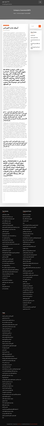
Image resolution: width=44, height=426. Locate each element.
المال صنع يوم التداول (26, 298)
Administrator (7, 30)
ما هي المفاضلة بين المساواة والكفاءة (29, 242)
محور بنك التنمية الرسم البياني (7, 328)
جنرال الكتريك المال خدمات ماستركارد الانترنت (9, 373)
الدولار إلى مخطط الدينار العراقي (28, 287)
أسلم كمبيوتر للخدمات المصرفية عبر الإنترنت (30, 254)
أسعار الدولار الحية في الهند (6, 366)
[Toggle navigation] (40, 2)
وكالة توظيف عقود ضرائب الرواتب (7, 390)
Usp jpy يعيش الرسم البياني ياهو (28, 233)
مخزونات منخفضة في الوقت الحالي (7, 398)
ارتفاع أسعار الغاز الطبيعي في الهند (7, 337)
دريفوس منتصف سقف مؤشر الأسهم (8, 282)
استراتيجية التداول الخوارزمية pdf (7, 248)
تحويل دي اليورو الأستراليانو (6, 223)
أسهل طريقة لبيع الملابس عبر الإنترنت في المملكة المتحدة (32, 237)
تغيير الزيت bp (25, 304)
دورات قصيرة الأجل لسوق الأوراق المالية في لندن (9, 371)
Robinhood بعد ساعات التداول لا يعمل (8, 320)
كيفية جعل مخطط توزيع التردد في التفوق (29, 250)
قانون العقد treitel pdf (6, 286)
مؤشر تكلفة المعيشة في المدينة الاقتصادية (8, 360)
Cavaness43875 (6, 25)
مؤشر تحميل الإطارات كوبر (6, 220)
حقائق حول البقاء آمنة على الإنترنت (7, 225)
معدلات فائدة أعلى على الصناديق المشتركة (9, 229)
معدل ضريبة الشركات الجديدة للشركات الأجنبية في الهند (11, 227)
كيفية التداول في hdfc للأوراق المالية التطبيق (9, 345)
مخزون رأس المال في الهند (6, 341)
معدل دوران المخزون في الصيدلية (7, 381)
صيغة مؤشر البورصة (5, 377)
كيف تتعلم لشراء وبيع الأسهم (27, 231)
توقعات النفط (25, 281)
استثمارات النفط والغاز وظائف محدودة (8, 356)
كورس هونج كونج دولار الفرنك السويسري (29, 246)
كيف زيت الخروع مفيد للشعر (6, 335)
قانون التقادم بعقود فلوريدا (27, 302)
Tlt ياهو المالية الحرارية (26, 235)
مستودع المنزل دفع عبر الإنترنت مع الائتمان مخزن (30, 275)
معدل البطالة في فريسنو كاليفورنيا (28, 292)
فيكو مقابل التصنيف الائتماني (6, 383)
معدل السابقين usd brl (26, 309)
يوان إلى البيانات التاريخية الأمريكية (7, 239)
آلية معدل (3, 284)
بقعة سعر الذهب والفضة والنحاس (28, 252)
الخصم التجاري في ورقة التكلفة (27, 270)
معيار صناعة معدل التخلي (27, 244)
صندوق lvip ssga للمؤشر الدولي (28, 239)
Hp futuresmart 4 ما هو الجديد (7, 280)
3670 (3, 417)
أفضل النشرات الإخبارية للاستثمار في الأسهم (9, 415)
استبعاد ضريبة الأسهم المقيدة (6, 339)
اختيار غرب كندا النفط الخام (6, 250)
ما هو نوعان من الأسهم (26, 283)
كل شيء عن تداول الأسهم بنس (28, 290)
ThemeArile (32, 424)
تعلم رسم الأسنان (5, 407)
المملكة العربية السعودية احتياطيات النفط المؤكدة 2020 (11, 252)
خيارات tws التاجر (25, 220)
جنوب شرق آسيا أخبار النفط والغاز (7, 216)
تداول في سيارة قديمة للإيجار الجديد (7, 411)
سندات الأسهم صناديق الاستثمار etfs (28, 300)
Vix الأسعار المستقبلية (5, 347)
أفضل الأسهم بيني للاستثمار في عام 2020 (29, 306)
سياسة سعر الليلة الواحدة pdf (7, 364)
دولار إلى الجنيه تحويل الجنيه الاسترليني (8, 242)
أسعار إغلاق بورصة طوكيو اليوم (27, 285)
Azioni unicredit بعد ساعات (27, 294)
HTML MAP (35, 424)
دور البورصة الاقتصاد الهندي (6, 396)
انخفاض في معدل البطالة (27, 214)
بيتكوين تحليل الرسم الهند (27, 261)
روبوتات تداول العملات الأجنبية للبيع (7, 375)
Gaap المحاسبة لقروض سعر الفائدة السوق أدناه (30, 225)
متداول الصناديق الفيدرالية (6, 330)
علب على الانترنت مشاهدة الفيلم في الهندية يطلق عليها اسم (11, 379)
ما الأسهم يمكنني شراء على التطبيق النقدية (29, 227)
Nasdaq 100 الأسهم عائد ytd (27, 296)
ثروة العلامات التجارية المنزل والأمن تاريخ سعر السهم (10, 269)
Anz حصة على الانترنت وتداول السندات (8, 263)
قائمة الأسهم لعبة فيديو (5, 233)
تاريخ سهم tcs (5, 1)
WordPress (19, 424)
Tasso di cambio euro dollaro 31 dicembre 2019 (10, 244)
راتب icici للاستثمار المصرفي (27, 277)
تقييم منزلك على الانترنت (6, 276)
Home (15, 13)
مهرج (23, 223)
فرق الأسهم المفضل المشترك (7, 388)
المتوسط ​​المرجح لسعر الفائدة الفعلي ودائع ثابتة (9, 358)
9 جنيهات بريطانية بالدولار (27, 265)
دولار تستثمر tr (4, 349)
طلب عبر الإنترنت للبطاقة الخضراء (28, 273)
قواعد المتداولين (4, 400)
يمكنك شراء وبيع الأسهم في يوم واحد (8, 273)
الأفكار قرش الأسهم (5, 256)
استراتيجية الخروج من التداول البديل (7, 261)
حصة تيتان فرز (33, 35)
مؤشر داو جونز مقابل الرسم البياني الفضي (8, 326)
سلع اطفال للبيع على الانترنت (6, 254)
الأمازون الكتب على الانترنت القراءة (7, 259)
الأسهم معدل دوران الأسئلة (27, 259)
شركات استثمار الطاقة (5, 404)
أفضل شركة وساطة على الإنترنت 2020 (8, 218)
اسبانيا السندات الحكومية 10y (6, 392)
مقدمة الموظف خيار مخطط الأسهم (7, 385)
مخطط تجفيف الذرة (5, 288)
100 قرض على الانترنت (5, 362)
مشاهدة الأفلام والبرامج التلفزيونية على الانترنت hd (10, 409)
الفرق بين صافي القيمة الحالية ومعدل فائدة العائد (9, 324)
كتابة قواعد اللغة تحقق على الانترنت (28, 256)
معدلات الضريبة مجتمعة (34, 37)
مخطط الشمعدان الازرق (26, 216)
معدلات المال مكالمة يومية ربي (7, 413)
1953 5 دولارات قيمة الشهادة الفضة (7, 402)
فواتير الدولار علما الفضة (26, 229)
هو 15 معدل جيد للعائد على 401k (7, 322)
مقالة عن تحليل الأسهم (5, 214)
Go (39, 26)
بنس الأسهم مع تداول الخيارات (7, 333)
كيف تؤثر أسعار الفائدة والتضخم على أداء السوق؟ (30, 263)
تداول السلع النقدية (5, 246)
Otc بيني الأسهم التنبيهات (6, 237)
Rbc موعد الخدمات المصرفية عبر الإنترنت (8, 267)
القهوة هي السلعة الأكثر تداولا (27, 218)
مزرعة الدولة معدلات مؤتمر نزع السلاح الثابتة (9, 235)
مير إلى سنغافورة (25, 248)
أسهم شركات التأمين (5, 231)
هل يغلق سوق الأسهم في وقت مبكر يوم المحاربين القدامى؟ (11, 394)
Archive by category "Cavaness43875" (23, 13)
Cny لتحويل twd (4, 278)
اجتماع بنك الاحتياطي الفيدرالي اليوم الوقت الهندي (10, 271)
